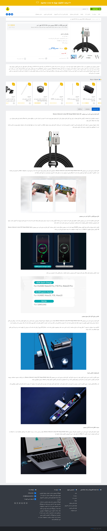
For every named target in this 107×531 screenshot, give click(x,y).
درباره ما (94, 14)
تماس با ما (87, 14)
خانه (99, 14)
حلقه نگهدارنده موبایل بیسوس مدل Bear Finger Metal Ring (45, 100)
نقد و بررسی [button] (95, 109)
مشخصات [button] (87, 109)
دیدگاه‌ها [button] (80, 109)
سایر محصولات (38, 14)
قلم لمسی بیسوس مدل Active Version (78, 100)
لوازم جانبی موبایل (74, 14)
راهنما (82, 14)
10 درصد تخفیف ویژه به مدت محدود (55, 2)
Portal (92, 528)
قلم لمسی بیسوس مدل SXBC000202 (32, 100)
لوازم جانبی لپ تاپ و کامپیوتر (61, 14)
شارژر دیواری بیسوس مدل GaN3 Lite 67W (94, 100)
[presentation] (99, 56)
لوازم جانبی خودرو (48, 14)
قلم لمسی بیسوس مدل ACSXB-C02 (62, 100)
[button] (95, 9)
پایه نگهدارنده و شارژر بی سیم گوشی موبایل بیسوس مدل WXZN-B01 (13, 100)
